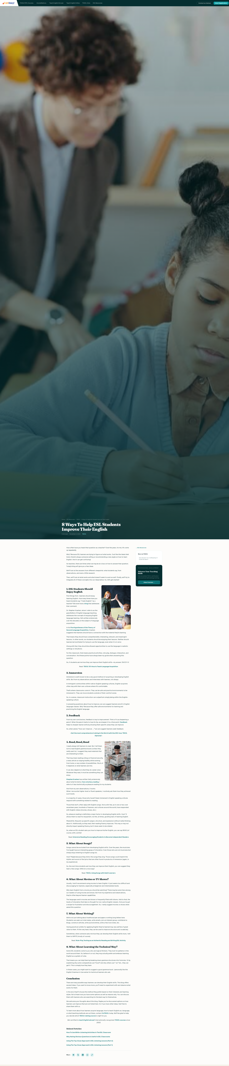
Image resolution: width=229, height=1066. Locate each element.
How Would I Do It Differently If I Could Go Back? (148, 558)
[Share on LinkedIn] (83, 1055)
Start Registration (221, 3)
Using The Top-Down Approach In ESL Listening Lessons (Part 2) (89, 1041)
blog (86, 604)
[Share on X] (78, 1055)
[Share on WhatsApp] (87, 1055)
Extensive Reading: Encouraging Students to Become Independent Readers (101, 837)
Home (63, 519)
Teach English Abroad (56, 3)
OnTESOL (105, 1013)
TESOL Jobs (86, 3)
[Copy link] (92, 1055)
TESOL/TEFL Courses (26, 3)
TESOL (78, 519)
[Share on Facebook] (73, 1055)
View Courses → (149, 582)
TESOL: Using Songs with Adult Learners (100, 873)
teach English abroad (86, 1020)
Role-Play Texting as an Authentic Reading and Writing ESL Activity (101, 940)
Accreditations (41, 3)
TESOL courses (120, 1020)
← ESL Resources (141, 547)
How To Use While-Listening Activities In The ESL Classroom (88, 1032)
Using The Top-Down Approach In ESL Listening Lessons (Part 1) (89, 1045)
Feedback (123, 722)
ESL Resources (97, 3)
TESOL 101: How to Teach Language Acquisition (101, 666)
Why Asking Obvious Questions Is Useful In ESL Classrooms (88, 1037)
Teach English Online (73, 3)
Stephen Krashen (72, 779)
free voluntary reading (90, 782)
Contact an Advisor (204, 3)
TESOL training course (87, 1016)
